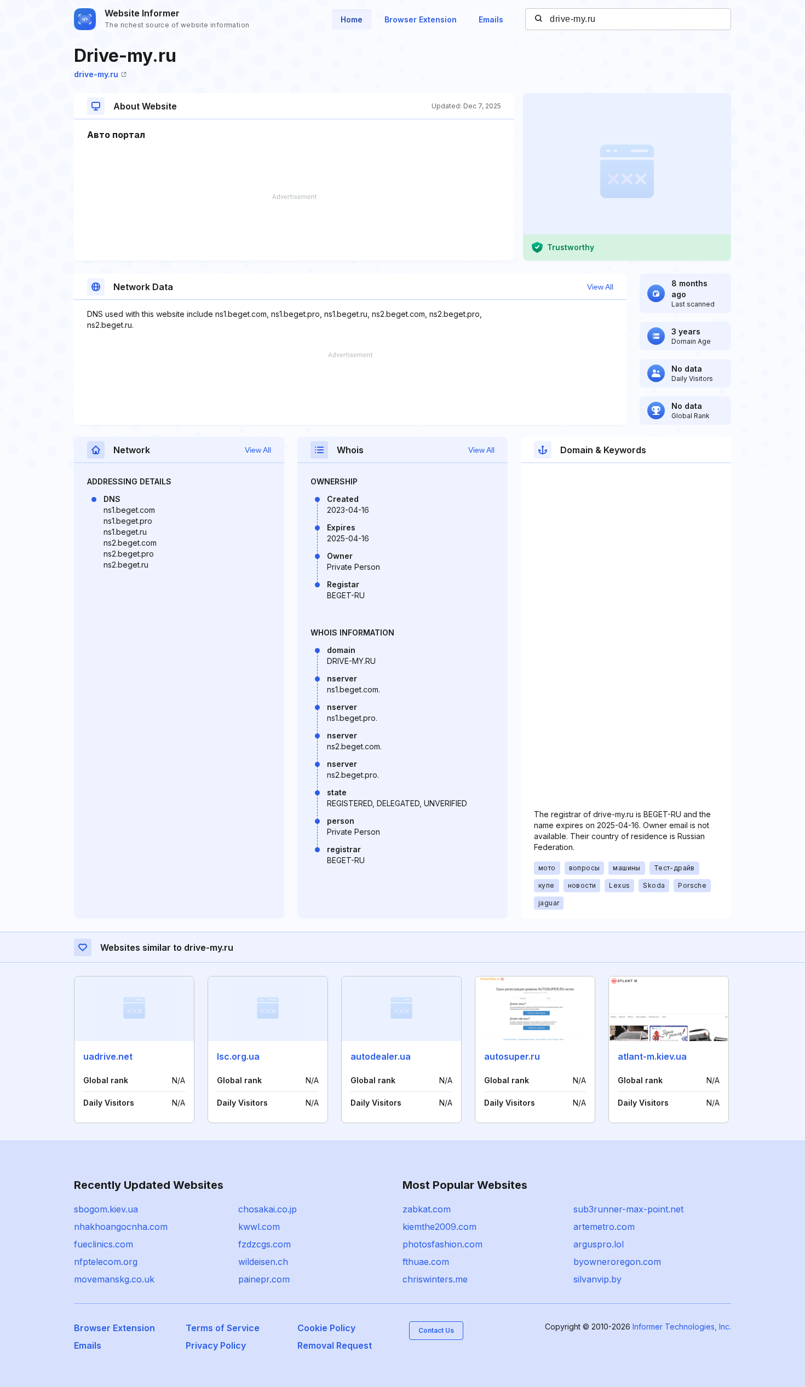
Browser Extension (420, 19)
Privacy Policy (216, 1345)
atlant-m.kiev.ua (652, 1056)
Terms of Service (223, 1327)
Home (352, 19)
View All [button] (600, 286)
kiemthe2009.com (439, 1226)
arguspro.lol (598, 1244)
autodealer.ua (380, 1056)
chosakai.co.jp (267, 1209)
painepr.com (264, 1279)
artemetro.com (604, 1226)
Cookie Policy (326, 1327)
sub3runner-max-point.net (628, 1209)
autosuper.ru (512, 1056)
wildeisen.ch (263, 1261)
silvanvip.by (597, 1279)
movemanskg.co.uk (114, 1279)
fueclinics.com (103, 1244)
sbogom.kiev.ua (106, 1209)
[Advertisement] (294, 227)
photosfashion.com (442, 1244)
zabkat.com (427, 1209)
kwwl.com (259, 1226)
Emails (491, 19)
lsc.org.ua (238, 1056)
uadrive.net (108, 1056)
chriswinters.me (435, 1279)
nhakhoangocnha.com (121, 1226)
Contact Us (436, 1330)
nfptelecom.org (105, 1261)
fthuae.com (426, 1261)
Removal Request (334, 1345)
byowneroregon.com (617, 1261)
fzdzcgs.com (264, 1244)
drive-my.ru (96, 74)
